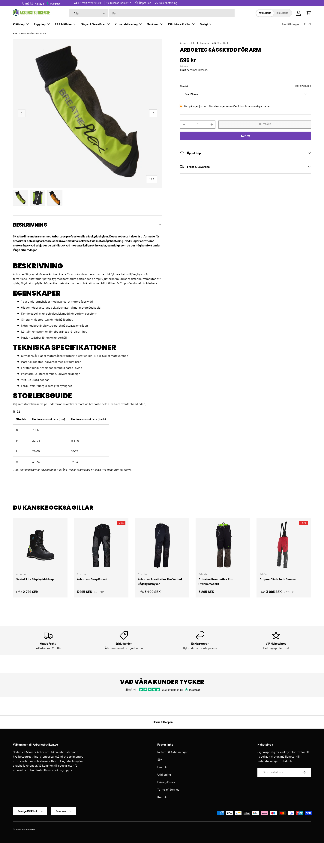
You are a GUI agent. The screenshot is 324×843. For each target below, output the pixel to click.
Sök (159, 759)
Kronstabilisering (126, 24)
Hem (15, 33)
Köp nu (245, 135)
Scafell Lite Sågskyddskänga (35, 579)
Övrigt (204, 24)
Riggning (40, 24)
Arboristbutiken (27, 829)
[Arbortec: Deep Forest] (101, 545)
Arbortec (185, 43)
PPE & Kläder (63, 24)
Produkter (164, 767)
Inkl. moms (283, 13)
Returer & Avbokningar (172, 752)
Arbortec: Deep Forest (92, 579)
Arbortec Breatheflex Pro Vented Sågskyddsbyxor (160, 581)
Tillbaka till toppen (162, 722)
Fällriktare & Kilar (179, 24)
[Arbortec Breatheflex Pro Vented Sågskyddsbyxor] (162, 545)
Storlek (184, 85)
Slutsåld (265, 124)
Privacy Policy (166, 782)
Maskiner (153, 24)
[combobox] (152, 13)
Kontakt (162, 797)
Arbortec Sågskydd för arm (33, 33)
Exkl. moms (265, 13)
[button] (309, 13)
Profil (307, 24)
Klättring (19, 24)
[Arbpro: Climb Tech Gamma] (284, 545)
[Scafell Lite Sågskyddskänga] (40, 545)
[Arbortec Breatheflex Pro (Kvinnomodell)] (223, 545)
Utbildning (164, 774)
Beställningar (290, 24)
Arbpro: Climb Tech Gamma (278, 579)
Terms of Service (168, 789)
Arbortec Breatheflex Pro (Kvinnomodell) (215, 581)
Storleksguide (303, 85)
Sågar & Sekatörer (93, 24)
